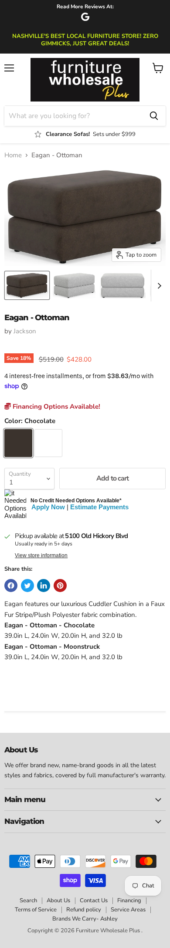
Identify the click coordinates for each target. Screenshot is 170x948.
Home (13, 155)
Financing (129, 900)
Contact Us (94, 900)
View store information (41, 555)
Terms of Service (36, 910)
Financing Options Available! (55, 406)
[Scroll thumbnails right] (158, 286)
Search (28, 900)
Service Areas (128, 910)
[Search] (154, 116)
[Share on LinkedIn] (43, 585)
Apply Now (48, 507)
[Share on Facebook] (10, 585)
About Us (58, 900)
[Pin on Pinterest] (60, 585)
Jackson (25, 331)
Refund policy (83, 910)
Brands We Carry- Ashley (85, 919)
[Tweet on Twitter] (27, 585)
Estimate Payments (99, 507)
